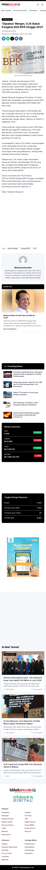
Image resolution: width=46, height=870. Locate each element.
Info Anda (28, 815)
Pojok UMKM (29, 825)
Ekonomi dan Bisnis (20, 10)
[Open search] (38, 5)
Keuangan (5, 815)
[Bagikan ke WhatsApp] (8, 38)
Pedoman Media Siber (9, 847)
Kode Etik (5, 850)
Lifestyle (28, 812)
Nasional (5, 831)
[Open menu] (42, 5)
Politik (4, 828)
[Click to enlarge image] (23, 60)
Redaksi (4, 844)
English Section (30, 822)
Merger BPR (25, 248)
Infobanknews (30, 844)
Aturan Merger (13, 248)
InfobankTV (29, 853)
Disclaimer (5, 856)
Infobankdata (29, 850)
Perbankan (33, 10)
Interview (28, 831)
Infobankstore (30, 847)
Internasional (6, 834)
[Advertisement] (23, 219)
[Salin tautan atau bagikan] (21, 38)
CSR (26, 819)
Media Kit (5, 860)
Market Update (7, 822)
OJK (34, 248)
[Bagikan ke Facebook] (4, 38)
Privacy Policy (7, 853)
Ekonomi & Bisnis (7, 825)
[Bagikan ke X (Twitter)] (12, 38)
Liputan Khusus (30, 828)
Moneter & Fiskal (7, 819)
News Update (6, 10)
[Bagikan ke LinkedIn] (16, 38)
